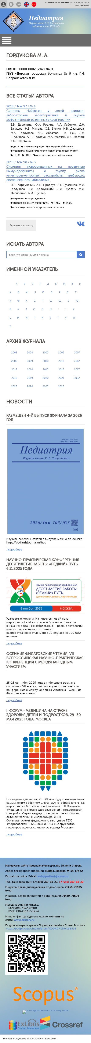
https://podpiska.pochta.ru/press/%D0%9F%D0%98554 (41, 928)
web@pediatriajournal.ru (53, 876)
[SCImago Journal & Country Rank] (45, 1010)
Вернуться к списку (21, 225)
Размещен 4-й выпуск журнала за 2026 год (44, 417)
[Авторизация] (11, 4)
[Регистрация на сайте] (3, 4)
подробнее (14, 549)
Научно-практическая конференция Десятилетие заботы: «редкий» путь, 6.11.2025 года (42, 564)
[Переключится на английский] (26, 4)
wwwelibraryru (24, 919)
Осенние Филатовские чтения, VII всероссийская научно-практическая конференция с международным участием (45, 660)
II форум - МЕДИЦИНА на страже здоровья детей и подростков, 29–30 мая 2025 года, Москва (43, 715)
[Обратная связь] (18, 4)
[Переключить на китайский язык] (33, 4)
